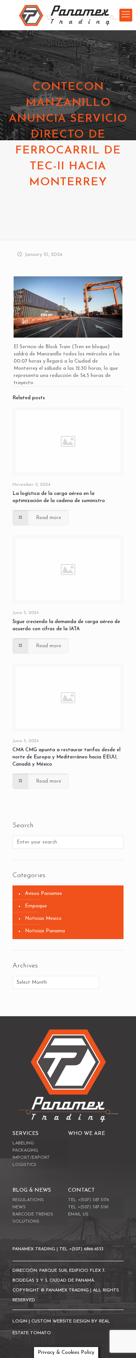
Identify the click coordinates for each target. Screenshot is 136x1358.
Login (20, 1321)
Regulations (28, 1200)
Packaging (25, 1150)
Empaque (36, 906)
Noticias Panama (45, 931)
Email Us (78, 1214)
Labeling (23, 1143)
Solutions (25, 1221)
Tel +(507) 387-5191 (88, 1207)
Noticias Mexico (43, 918)
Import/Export (31, 1157)
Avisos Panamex (43, 893)
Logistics (24, 1165)
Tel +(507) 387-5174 (88, 1200)
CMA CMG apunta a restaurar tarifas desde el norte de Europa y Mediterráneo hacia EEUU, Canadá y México (66, 757)
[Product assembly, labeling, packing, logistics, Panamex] (68, 15)
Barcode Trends (32, 1214)
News (19, 1207)
